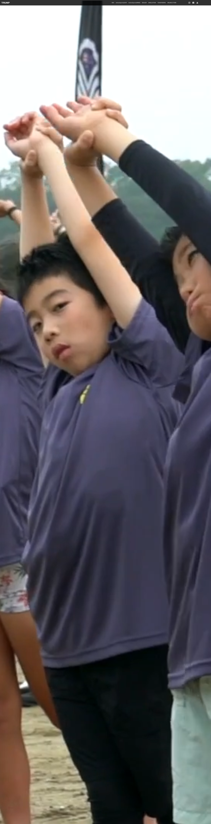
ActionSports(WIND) (134, 2)
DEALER (144, 2)
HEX (113, 2)
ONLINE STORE (171, 2)
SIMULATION (152, 2)
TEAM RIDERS (162, 2)
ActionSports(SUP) (121, 2)
